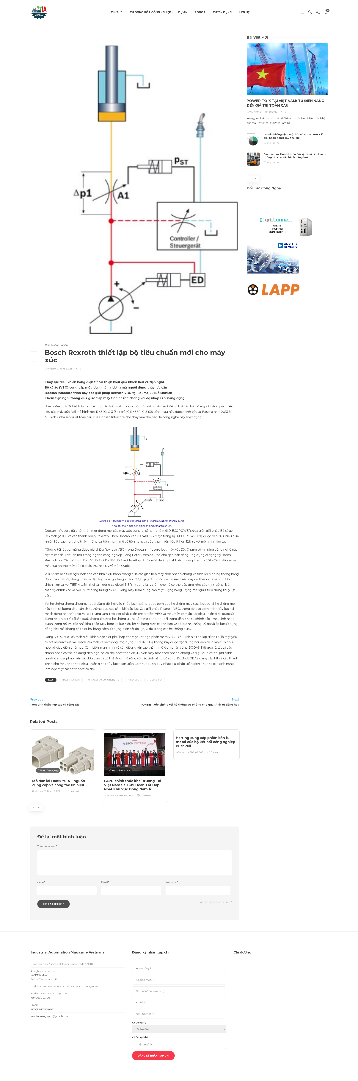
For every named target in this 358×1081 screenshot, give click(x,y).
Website (172, 882)
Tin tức (117, 12)
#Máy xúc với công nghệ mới (104, 680)
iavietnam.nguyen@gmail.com (49, 1016)
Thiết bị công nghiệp (56, 345)
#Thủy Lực (133, 680)
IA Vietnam (50, 368)
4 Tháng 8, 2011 (195, 752)
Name (41, 882)
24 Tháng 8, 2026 (268, 112)
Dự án (182, 12)
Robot (200, 12)
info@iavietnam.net (42, 1008)
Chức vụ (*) (139, 1022)
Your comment (47, 846)
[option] (63, 763)
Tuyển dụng (222, 12)
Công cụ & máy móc (119, 770)
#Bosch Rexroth (71, 680)
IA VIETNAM (110, 795)
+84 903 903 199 (40, 997)
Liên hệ (244, 12)
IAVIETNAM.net (39, 975)
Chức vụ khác (141, 1037)
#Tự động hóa (154, 680)
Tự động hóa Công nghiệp (150, 12)
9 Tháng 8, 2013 (64, 368)
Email (105, 882)
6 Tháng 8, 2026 (125, 795)
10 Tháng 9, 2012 (52, 791)
